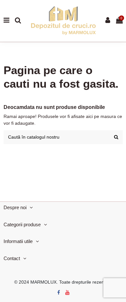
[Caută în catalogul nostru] (116, 137)
